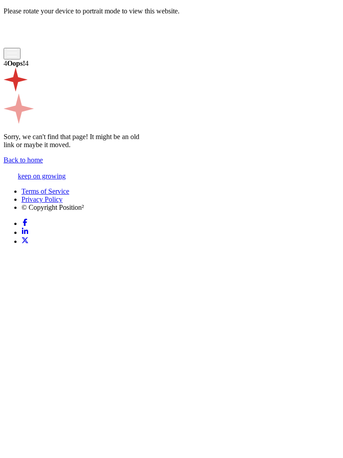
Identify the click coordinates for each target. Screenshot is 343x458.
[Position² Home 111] (31, 43)
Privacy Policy (42, 199)
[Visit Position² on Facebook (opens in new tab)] (25, 223)
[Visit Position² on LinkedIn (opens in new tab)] (25, 232)
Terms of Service (45, 191)
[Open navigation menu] (12, 53)
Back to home (23, 160)
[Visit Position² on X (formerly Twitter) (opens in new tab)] (25, 241)
